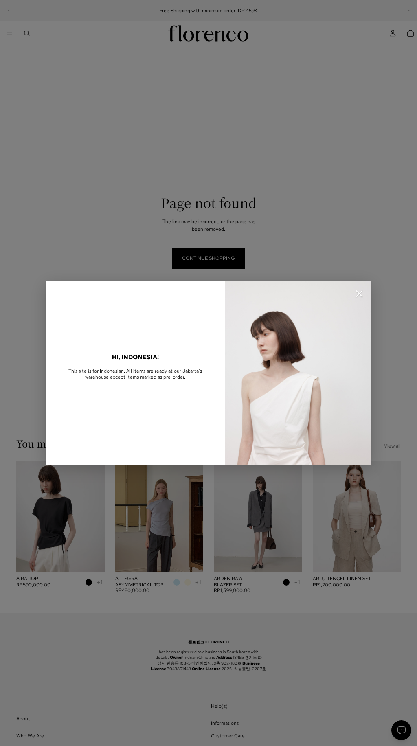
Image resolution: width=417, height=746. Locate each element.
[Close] (359, 294)
